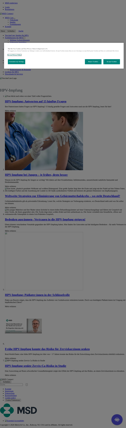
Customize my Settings (16, 61)
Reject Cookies (93, 61)
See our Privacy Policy (14, 55)
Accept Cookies (112, 61)
